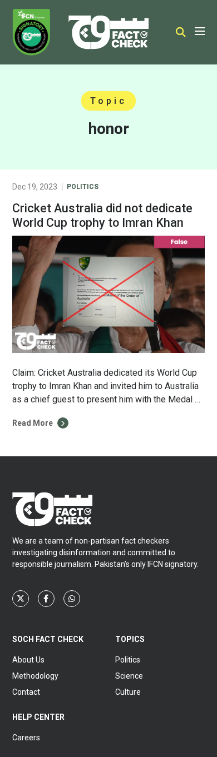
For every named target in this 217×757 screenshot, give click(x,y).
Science (129, 675)
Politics (82, 187)
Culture (128, 692)
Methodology (35, 675)
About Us (28, 659)
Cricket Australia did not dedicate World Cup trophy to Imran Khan (102, 215)
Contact (26, 692)
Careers (26, 737)
